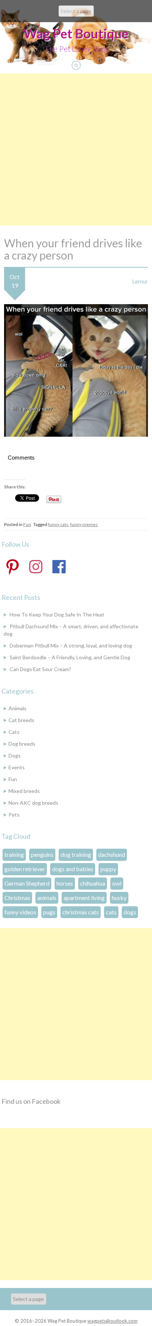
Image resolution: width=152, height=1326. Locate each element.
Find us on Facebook (31, 1101)
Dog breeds (21, 744)
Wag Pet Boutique (76, 33)
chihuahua (92, 883)
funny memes (84, 524)
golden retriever (24, 868)
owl (116, 883)
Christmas (17, 897)
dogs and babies (72, 868)
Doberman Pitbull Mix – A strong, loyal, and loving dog (71, 645)
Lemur (140, 281)
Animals (17, 708)
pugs (49, 912)
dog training (76, 854)
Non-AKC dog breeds (33, 803)
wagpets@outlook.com (112, 1321)
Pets (14, 814)
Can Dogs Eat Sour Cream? (40, 669)
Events (16, 767)
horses (64, 883)
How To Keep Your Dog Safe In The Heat (57, 614)
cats (111, 912)
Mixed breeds (24, 791)
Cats (14, 732)
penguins (42, 854)
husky (119, 897)
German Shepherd (26, 883)
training (14, 854)
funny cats (58, 524)
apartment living (84, 897)
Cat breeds (21, 720)
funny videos (20, 912)
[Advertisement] (76, 149)
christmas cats (80, 912)
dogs (130, 912)
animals (46, 897)
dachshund (111, 854)
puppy (108, 868)
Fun (27, 524)
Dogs (14, 755)
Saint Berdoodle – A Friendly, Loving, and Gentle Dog (70, 657)
